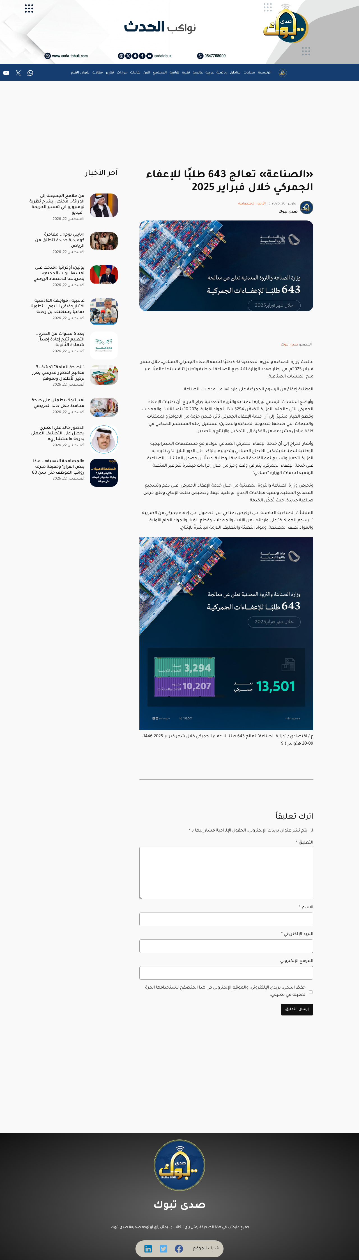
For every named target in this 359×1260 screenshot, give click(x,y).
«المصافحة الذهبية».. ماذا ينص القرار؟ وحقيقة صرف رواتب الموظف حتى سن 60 (58, 467)
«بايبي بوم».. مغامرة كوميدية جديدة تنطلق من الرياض (59, 240)
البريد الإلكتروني (297, 934)
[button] (179, 1249)
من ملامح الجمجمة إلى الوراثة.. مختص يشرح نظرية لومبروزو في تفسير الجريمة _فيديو (56, 204)
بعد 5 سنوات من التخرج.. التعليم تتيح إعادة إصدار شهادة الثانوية (60, 340)
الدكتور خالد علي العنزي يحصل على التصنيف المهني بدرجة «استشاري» (57, 434)
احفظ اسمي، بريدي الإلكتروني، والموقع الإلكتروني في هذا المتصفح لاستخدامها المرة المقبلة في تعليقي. (226, 991)
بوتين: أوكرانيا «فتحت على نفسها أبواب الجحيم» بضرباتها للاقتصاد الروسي (58, 274)
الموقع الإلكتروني (296, 961)
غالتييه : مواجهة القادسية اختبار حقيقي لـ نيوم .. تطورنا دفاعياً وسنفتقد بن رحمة (57, 307)
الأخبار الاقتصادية (252, 204)
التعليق (304, 842)
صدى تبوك (289, 345)
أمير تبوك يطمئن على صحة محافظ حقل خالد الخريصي (58, 403)
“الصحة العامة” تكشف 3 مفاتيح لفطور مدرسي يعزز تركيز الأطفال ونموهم (58, 373)
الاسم (306, 907)
